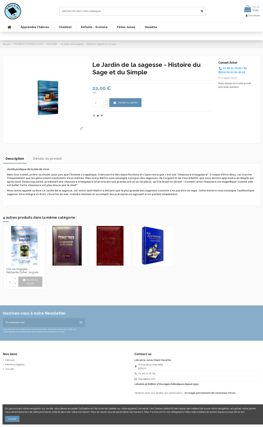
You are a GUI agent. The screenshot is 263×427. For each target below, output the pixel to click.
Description (15, 158)
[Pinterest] (102, 115)
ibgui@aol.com (147, 378)
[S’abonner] (81, 322)
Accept (12, 418)
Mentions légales (14, 364)
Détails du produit (47, 158)
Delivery (10, 360)
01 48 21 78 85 (146, 373)
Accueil (9, 368)
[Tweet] (98, 115)
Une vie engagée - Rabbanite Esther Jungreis (22, 270)
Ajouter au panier (128, 102)
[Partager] (94, 115)
